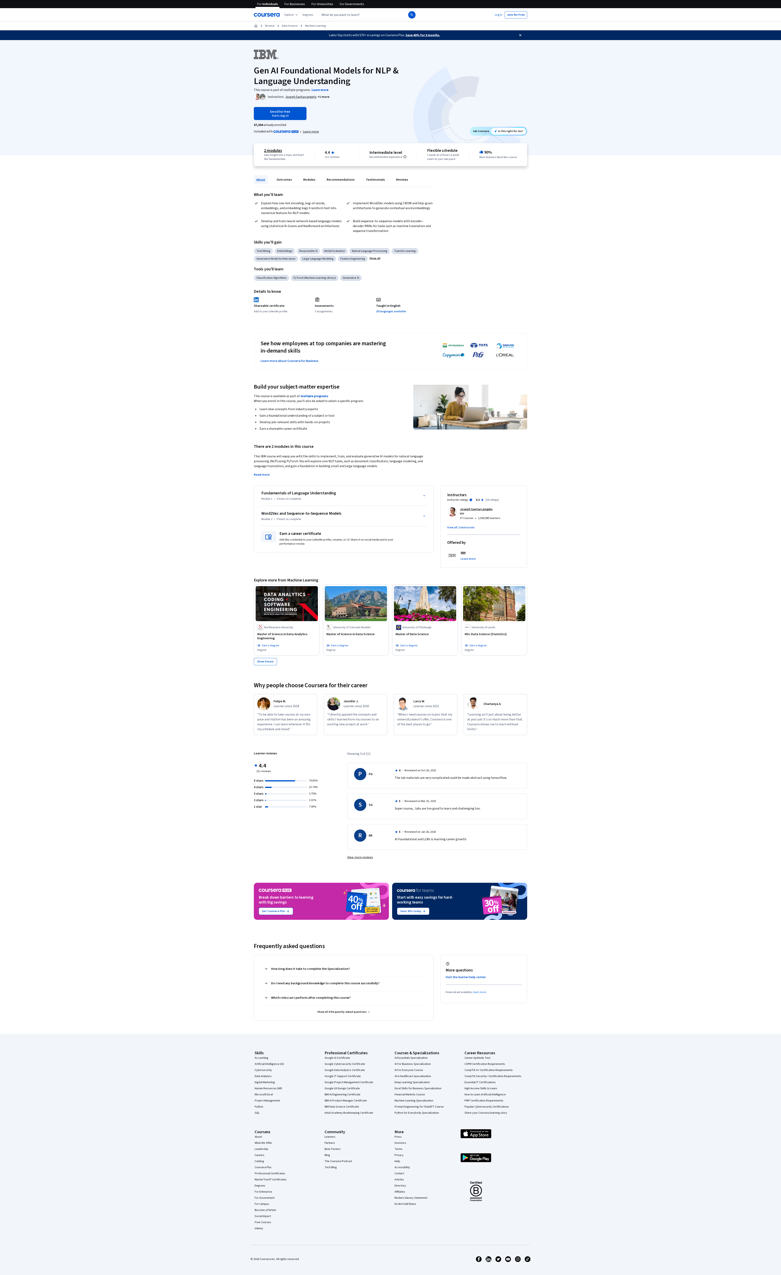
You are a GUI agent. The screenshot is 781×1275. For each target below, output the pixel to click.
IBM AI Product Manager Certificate (346, 1101)
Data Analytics (263, 1076)
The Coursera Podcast (338, 1161)
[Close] (520, 35)
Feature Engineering (352, 259)
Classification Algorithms (271, 278)
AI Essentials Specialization (411, 1058)
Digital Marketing (265, 1082)
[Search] (412, 15)
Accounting (261, 1058)
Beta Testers (333, 1149)
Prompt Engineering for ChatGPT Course (419, 1107)
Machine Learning (315, 26)
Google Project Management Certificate (349, 1082)
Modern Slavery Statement (411, 1198)
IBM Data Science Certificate (342, 1107)
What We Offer (263, 1143)
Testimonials (375, 179)
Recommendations (341, 179)
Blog (327, 1155)
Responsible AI (308, 251)
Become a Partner (265, 1210)
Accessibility (402, 1167)
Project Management (267, 1101)
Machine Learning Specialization (414, 1101)
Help (397, 1161)
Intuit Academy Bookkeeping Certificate (349, 1113)
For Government (265, 1198)
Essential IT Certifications (480, 1082)
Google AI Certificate (337, 1058)
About (260, 179)
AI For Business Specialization (413, 1064)
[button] (308, 15)
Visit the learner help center (466, 977)
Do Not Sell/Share (405, 1204)
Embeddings (284, 251)
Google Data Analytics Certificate (345, 1070)
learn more (479, 992)
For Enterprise (263, 1192)
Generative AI (351, 278)
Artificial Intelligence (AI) (269, 1064)
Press (398, 1137)
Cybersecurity (263, 1070)
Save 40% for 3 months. (423, 35)
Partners (330, 1143)
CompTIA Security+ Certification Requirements (493, 1076)
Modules (309, 179)
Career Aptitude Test (477, 1058)
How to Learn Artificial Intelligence (485, 1095)
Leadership (261, 1149)
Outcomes (284, 179)
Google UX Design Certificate (342, 1088)
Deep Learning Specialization (412, 1082)
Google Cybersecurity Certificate (345, 1064)
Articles (399, 1180)
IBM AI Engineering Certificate (342, 1095)
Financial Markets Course (410, 1095)
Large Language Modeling (318, 259)
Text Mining (263, 251)
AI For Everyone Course (409, 1070)
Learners (330, 1137)
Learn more (311, 131)
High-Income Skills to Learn (481, 1088)
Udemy (259, 1228)
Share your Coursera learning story (486, 1113)
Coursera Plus (263, 1167)
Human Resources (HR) (268, 1088)
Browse (270, 26)
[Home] (256, 25)
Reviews (402, 179)
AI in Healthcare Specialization (413, 1076)
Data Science (290, 26)
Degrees (260, 1186)
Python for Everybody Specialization (417, 1113)
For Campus (262, 1204)
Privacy (399, 1155)
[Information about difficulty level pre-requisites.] (405, 157)
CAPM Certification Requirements (485, 1064)
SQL (257, 1113)
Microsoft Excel (264, 1095)
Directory (400, 1186)
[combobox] (359, 15)
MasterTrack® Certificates (271, 1180)
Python (259, 1107)
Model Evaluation (334, 251)
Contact (399, 1173)
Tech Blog (331, 1167)
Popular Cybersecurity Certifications (487, 1107)
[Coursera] (267, 15)
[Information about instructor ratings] (470, 499)
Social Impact (263, 1216)
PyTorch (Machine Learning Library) (314, 278)
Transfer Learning (405, 251)
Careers (259, 1155)
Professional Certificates (270, 1173)
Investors (400, 1143)
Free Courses (263, 1222)
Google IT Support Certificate (343, 1076)
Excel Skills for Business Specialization (418, 1088)
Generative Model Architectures (276, 259)
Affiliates (400, 1192)
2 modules (273, 150)
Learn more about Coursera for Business (289, 361)
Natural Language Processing (369, 251)
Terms (398, 1149)
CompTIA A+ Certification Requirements (489, 1070)
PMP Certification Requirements (484, 1101)
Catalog (259, 1161)
